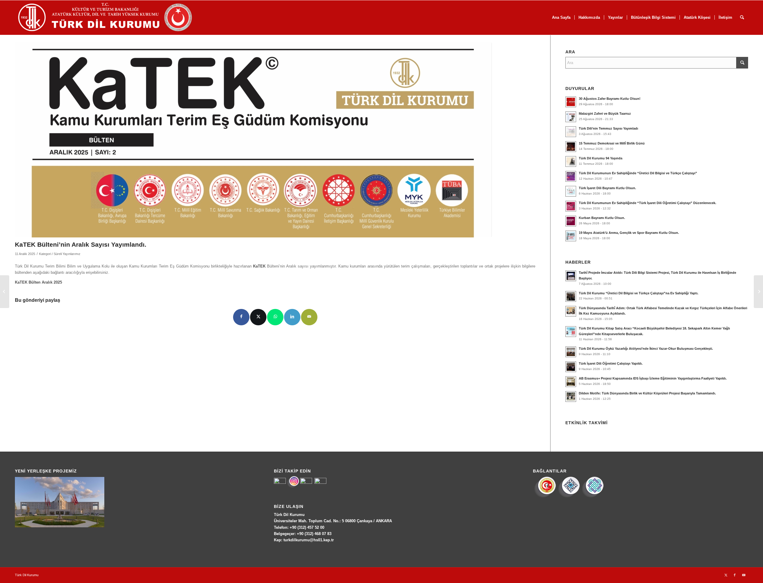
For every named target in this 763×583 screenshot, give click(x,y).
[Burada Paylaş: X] (258, 317)
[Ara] (742, 17)
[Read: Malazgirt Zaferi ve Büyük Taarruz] (570, 116)
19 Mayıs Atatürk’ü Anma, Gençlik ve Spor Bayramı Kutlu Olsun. (629, 232)
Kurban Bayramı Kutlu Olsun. (602, 218)
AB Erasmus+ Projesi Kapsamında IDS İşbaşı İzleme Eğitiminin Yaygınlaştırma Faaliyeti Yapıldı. (653, 378)
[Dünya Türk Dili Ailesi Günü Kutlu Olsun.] (758, 291)
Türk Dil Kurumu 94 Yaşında (600, 158)
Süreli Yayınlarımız (67, 254)
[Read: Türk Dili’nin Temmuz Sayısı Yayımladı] (570, 131)
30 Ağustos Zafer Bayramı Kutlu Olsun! (610, 98)
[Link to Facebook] (734, 574)
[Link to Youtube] (743, 574)
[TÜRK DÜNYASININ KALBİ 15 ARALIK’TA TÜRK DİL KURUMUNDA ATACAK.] (4, 291)
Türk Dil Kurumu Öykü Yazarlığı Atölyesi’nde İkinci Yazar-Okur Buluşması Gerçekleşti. (646, 348)
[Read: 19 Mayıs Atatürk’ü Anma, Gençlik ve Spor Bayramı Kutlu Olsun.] (570, 236)
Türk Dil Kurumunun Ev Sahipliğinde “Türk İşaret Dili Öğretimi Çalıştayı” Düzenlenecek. (647, 203)
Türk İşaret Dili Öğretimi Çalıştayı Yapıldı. (611, 363)
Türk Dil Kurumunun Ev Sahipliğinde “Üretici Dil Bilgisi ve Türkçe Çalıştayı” (638, 173)
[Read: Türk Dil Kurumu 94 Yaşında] (570, 161)
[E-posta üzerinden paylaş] (309, 317)
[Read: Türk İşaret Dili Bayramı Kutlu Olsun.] (570, 191)
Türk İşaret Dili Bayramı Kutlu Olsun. (607, 188)
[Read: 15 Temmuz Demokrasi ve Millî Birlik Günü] (570, 146)
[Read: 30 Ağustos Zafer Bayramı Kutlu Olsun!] (570, 102)
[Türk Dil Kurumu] (117, 17)
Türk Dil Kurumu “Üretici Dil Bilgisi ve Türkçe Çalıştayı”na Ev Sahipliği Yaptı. (638, 293)
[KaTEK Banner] (253, 139)
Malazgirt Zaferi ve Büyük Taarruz (605, 113)
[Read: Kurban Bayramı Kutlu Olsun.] (570, 221)
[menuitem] (561, 17)
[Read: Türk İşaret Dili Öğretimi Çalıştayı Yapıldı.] (570, 366)
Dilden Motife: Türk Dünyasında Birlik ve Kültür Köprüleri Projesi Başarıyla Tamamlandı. (647, 393)
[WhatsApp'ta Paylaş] (275, 317)
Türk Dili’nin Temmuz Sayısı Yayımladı (608, 128)
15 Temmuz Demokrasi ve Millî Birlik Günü (612, 143)
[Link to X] (725, 574)
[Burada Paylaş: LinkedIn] (292, 317)
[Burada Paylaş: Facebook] (241, 317)
